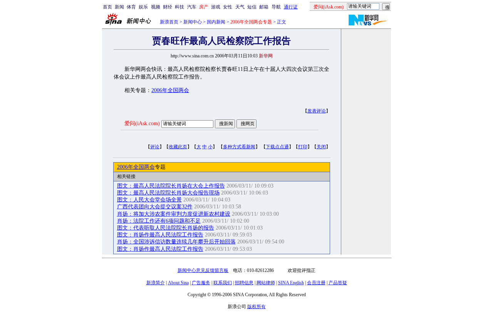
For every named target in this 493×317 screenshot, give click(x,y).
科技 (179, 7)
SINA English (291, 282)
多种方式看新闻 (239, 146)
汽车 (191, 7)
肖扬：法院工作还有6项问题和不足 (159, 221)
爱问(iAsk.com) (142, 123)
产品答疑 (338, 282)
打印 (302, 146)
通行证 (291, 7)
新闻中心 (192, 22)
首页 (107, 7)
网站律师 (266, 282)
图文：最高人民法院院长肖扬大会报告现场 (168, 193)
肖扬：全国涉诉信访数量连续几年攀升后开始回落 (176, 242)
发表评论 (316, 111)
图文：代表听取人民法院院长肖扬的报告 (165, 228)
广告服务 (201, 282)
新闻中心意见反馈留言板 (203, 270)
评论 (154, 146)
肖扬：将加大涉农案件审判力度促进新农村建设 (173, 214)
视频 (155, 7)
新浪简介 (155, 282)
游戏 (215, 7)
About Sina (178, 282)
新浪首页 (169, 22)
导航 (276, 7)
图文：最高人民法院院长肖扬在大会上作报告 (171, 186)
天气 (240, 7)
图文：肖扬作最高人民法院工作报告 (160, 235)
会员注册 (316, 282)
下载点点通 (277, 146)
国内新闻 (216, 22)
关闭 (321, 146)
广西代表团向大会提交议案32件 (155, 207)
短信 (252, 7)
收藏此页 (178, 146)
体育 (131, 7)
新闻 (119, 7)
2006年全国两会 (170, 90)
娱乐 (143, 7)
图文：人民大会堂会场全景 (149, 200)
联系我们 (222, 282)
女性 (227, 7)
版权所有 (256, 306)
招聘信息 (244, 282)
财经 (167, 7)
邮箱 (263, 7)
